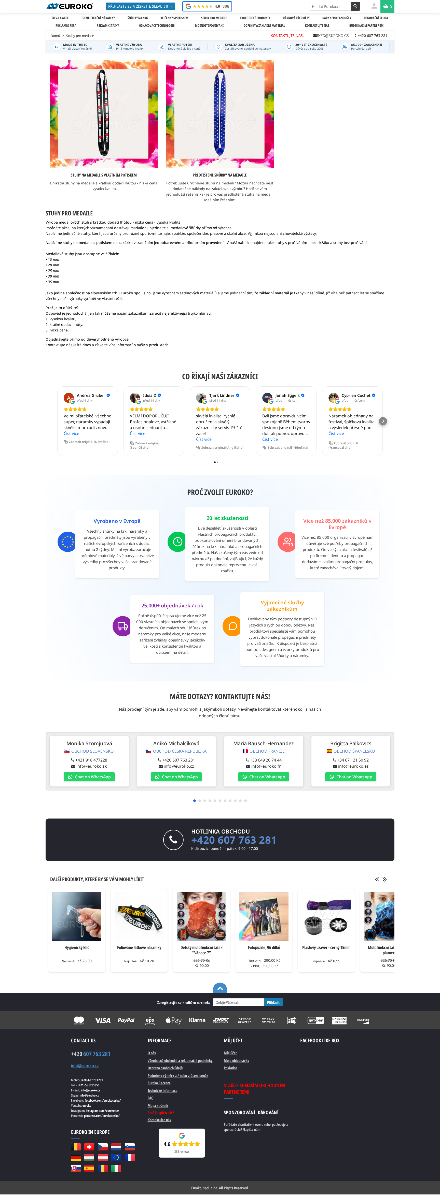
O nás (152, 1052)
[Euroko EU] (116, 1157)
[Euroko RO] (102, 1168)
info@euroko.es (353, 766)
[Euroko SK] (75, 1168)
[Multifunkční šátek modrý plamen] (388, 916)
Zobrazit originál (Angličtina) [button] (222, 447)
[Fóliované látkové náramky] (139, 916)
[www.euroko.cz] (69, 6)
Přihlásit (273, 1002)
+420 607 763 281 (178, 760)
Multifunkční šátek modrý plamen (389, 950)
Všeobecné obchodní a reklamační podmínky (180, 1060)
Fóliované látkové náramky (139, 947)
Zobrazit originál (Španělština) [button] (144, 445)
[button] (57, 421)
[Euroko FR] (129, 1157)
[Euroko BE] (75, 1147)
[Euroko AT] (102, 1157)
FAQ (151, 1097)
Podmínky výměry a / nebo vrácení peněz (178, 1075)
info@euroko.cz (333, 35)
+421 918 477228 (91, 760)
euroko (86, 1105)
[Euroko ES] (89, 1168)
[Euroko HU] (89, 1157)
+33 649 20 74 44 (266, 760)
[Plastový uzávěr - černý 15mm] (326, 916)
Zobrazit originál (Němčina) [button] (89, 442)
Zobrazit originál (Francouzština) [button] (343, 445)
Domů (55, 35)
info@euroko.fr (266, 766)
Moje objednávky (236, 1060)
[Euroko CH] (89, 1147)
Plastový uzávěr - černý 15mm (326, 947)
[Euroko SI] (129, 1147)
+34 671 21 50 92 (353, 760)
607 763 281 (91, 1053)
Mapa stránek (158, 1105)
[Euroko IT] (116, 1168)
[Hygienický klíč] (76, 916)
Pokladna (230, 1067)
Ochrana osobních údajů (165, 1067)
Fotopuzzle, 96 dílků (264, 947)
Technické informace (162, 1090)
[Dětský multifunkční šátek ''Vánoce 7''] (201, 916)
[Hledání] (355, 6)
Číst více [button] (71, 433)
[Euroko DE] (75, 1157)
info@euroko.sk (91, 766)
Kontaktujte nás (159, 1119)
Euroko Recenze (159, 1082)
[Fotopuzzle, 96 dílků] (263, 916)
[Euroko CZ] (102, 1147)
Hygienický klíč (76, 947)
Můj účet (230, 1052)
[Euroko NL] (116, 1147)
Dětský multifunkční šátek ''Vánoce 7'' (202, 950)
